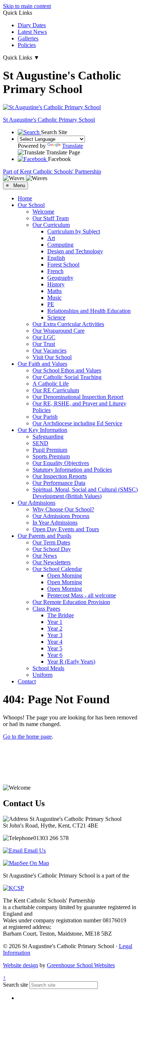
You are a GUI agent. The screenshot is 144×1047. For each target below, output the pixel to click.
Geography (60, 278)
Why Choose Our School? (63, 509)
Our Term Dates (51, 542)
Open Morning (64, 575)
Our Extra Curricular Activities (68, 324)
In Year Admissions (55, 522)
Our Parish (45, 417)
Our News (44, 556)
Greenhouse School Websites (81, 965)
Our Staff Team (50, 218)
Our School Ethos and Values (66, 370)
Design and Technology (75, 251)
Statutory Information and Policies (72, 470)
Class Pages (46, 608)
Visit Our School (52, 357)
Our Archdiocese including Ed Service (77, 423)
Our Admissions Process (60, 516)
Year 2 (54, 628)
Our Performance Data (58, 483)
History (56, 284)
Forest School (63, 264)
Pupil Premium (49, 450)
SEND (40, 443)
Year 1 (54, 622)
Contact (27, 681)
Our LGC (43, 337)
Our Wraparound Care (58, 331)
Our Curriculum (51, 225)
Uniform (42, 675)
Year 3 (54, 635)
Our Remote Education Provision (71, 602)
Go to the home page (27, 736)
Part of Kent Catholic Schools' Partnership (52, 171)
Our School (31, 205)
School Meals (48, 668)
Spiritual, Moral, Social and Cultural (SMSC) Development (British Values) (85, 492)
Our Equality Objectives (60, 463)
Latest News (32, 32)
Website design (20, 965)
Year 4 (54, 642)
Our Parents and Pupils (44, 536)
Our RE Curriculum (55, 390)
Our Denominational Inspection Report (77, 397)
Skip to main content (27, 6)
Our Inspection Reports (59, 476)
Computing (60, 245)
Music (54, 297)
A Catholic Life (50, 383)
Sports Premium (51, 456)
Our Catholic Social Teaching (67, 377)
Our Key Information (42, 430)
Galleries (28, 38)
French (55, 271)
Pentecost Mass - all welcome (81, 595)
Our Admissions (36, 503)
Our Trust (43, 344)
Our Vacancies (49, 350)
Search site (15, 985)
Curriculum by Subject (73, 231)
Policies (27, 45)
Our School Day (51, 549)
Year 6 (54, 655)
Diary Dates (32, 25)
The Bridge (60, 615)
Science (56, 317)
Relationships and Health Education (89, 311)
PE (50, 304)
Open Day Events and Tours (65, 529)
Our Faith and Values (42, 364)
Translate (72, 146)
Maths (54, 291)
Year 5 (54, 648)
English (56, 258)
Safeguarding (48, 436)
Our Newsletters (51, 562)
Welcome (43, 211)
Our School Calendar (57, 569)
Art (51, 238)
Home (25, 198)
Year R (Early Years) (71, 661)
